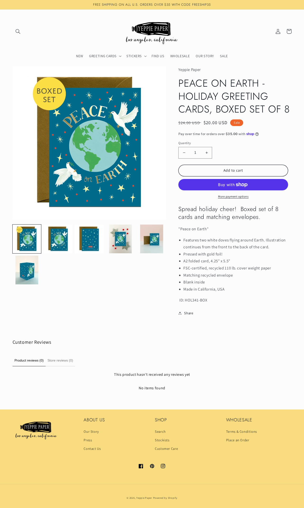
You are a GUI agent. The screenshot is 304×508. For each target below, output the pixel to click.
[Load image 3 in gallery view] (89, 239)
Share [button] (188, 313)
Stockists (162, 440)
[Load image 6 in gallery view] (27, 270)
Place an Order (237, 440)
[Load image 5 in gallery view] (151, 239)
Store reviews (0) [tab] (60, 360)
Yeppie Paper (144, 497)
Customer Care (166, 448)
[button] (18, 31)
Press (88, 440)
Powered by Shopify (165, 497)
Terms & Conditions (241, 431)
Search (160, 431)
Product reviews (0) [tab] (29, 360)
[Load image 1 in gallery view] (27, 239)
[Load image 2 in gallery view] (58, 239)
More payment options (233, 196)
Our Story (91, 431)
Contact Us (92, 448)
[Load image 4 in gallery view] (120, 239)
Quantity (184, 143)
